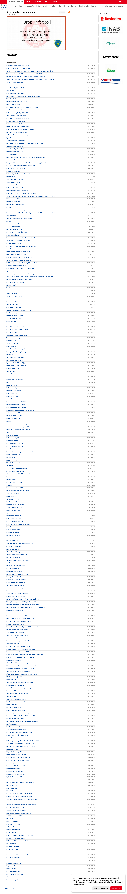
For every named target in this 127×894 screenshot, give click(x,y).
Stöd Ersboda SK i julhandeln (14, 874)
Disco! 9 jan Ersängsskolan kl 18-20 (16, 101)
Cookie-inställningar (8, 888)
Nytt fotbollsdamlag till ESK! (14, 777)
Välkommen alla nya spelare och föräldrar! (18, 240)
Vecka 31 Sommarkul (12, 324)
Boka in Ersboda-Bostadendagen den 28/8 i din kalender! (22, 627)
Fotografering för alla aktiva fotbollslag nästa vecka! (21, 657)
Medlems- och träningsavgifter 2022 (16, 265)
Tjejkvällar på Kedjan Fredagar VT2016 (17, 729)
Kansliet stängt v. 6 (11, 563)
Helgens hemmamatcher (13, 510)
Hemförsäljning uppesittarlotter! (15, 110)
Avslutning (9, 485)
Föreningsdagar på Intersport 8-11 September (19, 616)
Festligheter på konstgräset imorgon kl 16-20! (19, 257)
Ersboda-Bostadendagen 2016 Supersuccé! (18, 621)
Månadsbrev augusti (12, 880)
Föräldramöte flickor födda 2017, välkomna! (19, 85)
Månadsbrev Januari (12, 849)
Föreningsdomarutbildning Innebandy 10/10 (19, 796)
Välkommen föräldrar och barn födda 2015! (18, 260)
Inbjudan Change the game (14, 877)
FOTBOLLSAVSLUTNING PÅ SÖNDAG (17, 232)
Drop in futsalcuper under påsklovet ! (17, 132)
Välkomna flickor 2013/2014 (14, 296)
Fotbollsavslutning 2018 (13, 438)
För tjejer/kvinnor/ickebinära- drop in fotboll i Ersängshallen (23, 96)
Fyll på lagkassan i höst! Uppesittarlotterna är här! (20, 165)
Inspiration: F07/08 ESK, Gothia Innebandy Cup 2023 (21, 246)
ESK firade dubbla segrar (13, 532)
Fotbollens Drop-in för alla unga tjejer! (17, 710)
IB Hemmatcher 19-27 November (15, 582)
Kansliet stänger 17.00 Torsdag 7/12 (16, 504)
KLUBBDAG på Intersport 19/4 (15, 685)
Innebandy (38, 2)
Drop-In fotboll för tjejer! (13, 785)
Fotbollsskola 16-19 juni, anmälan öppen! (18, 135)
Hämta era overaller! (12, 821)
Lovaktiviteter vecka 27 (12, 185)
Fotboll (28, 2)
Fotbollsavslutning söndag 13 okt (16, 168)
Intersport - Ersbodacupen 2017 (15, 565)
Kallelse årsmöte (11, 843)
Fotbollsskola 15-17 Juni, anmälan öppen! (18, 68)
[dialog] (98, 883)
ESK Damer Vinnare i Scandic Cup (15, 802)
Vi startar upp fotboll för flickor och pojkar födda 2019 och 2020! (24, 74)
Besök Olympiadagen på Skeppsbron (17, 190)
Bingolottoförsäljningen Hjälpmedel (16, 752)
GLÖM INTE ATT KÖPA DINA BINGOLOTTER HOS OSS (21, 746)
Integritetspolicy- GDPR (13, 454)
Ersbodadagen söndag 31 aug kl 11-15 (17, 118)
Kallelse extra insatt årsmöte (14, 360)
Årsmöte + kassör (11, 371)
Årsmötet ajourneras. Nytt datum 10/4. (17, 693)
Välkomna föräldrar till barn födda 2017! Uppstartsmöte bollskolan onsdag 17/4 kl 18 (30, 196)
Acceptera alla (116, 888)
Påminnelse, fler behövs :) (13, 390)
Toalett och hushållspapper (14, 338)
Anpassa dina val (78, 888)
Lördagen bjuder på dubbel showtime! (17, 577)
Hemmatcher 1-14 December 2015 (16, 766)
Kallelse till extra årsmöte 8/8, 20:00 (16, 402)
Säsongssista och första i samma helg (17, 593)
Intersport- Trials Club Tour (13, 415)
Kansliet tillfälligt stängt (13, 768)
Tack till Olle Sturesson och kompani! (16, 810)
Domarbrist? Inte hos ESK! (13, 535)
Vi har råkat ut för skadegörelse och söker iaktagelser (21, 452)
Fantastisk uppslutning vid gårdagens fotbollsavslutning (22, 604)
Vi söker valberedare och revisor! (15, 140)
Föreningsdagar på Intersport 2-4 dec (17, 574)
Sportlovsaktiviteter (12, 154)
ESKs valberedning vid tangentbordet (17, 407)
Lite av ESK (9, 791)
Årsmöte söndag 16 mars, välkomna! (16, 160)
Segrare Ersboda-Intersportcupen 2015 (17, 854)
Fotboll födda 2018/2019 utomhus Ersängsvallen (20, 129)
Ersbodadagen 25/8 (12, 176)
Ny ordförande (10, 138)
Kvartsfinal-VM (10, 457)
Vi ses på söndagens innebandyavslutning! (18, 688)
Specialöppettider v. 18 (13, 829)
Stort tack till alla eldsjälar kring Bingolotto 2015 (20, 743)
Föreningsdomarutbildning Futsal (15, 596)
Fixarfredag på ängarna (13, 529)
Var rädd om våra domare (13, 288)
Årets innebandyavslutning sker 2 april (17, 554)
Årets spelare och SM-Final (14, 413)
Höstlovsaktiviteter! (11, 788)
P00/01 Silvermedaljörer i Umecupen (16, 677)
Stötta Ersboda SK (11, 321)
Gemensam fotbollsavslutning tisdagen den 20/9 (20, 618)
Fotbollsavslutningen (12, 388)
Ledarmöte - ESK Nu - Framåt (14, 315)
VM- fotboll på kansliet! (13, 463)
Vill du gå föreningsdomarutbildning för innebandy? (21, 602)
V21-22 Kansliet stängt (12, 343)
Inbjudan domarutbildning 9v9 (15, 199)
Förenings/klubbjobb (12, 368)
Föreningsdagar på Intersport (14, 379)
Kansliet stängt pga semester (14, 313)
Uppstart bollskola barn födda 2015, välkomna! (19, 279)
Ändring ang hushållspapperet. (15, 357)
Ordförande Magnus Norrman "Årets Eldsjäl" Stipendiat (22, 721)
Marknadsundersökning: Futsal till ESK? (17, 641)
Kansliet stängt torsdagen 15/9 (15, 610)
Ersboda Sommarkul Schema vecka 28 (17, 329)
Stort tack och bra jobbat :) (14, 307)
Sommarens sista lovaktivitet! (14, 179)
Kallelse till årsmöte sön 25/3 (14, 488)
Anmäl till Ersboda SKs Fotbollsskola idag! (18, 671)
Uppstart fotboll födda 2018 (14, 146)
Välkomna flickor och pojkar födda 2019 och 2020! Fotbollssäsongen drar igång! (29, 71)
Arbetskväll (9, 465)
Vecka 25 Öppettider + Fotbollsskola (16, 335)
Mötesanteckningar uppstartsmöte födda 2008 (19, 835)
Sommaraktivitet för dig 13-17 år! (15, 638)
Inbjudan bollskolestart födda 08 (15, 838)
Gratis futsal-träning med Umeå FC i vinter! (18, 429)
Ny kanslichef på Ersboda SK (14, 571)
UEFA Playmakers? (11, 271)
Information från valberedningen (15, 93)
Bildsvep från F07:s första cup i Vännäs (17, 841)
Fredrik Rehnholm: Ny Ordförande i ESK (17, 652)
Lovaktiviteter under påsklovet (15, 243)
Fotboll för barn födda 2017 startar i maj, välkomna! (21, 193)
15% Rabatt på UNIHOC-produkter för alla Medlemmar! (21, 799)
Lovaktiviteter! (10, 207)
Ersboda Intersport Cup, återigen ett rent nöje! (19, 732)
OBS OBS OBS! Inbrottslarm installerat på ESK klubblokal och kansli (25, 607)
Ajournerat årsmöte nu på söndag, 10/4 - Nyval (19, 682)
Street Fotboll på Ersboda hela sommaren (18, 126)
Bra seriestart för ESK (12, 540)
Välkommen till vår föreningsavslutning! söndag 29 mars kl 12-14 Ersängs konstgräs (30, 79)
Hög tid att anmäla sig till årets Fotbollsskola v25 (20, 410)
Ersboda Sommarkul (12, 332)
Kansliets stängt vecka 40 (13, 515)
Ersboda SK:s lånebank (13, 171)
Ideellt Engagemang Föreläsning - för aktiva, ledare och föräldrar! (24, 654)
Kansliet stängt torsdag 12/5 (14, 660)
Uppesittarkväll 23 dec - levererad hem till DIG (19, 310)
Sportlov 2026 (10, 90)
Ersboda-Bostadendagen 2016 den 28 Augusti (19, 646)
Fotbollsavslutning (11, 385)
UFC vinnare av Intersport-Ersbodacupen (17, 560)
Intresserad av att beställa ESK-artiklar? (17, 774)
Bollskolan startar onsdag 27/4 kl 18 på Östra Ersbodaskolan (23, 263)
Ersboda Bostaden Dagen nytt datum (17, 349)
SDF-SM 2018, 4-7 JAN (12, 499)
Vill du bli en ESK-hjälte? (13, 538)
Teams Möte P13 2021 (12, 299)
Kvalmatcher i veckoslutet (13, 707)
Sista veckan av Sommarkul (14, 318)
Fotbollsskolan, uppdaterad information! (18, 251)
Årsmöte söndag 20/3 (12, 696)
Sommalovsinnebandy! (13, 643)
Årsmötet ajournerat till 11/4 (14, 549)
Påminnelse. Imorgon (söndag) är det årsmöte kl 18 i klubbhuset (24, 143)
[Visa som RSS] (69, 12)
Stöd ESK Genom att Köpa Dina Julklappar (18, 760)
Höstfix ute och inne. (12, 440)
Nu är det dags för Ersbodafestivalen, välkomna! (20, 174)
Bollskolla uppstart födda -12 (14, 418)
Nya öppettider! (10, 513)
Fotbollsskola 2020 (11, 346)
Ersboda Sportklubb (16, 2)
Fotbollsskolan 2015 (12, 827)
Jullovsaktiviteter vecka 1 (13, 224)
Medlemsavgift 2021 (12, 301)
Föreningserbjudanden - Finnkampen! (17, 629)
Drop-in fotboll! (10, 818)
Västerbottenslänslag (12, 493)
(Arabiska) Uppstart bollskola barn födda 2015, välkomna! (23, 274)
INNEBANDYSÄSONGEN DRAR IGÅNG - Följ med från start (22, 599)
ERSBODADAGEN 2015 (13, 824)
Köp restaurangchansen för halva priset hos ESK (20, 813)
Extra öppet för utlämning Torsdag (16, 352)
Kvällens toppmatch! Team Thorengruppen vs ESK (20, 713)
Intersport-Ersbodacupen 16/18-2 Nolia (17, 490)
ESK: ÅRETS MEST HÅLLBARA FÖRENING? (18, 735)
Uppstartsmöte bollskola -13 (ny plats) (17, 363)
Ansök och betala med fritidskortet (16, 115)
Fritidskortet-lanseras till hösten (15, 124)
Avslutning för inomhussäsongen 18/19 (17, 427)
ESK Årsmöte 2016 (11, 724)
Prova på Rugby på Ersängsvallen (15, 121)
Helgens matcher (11, 866)
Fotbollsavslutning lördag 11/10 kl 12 (17, 113)
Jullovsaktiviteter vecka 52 (13, 226)
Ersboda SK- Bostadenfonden (15, 282)
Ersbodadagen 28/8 (12, 249)
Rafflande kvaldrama (12, 704)
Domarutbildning (11, 340)
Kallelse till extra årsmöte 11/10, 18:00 (17, 588)
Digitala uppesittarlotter (13, 104)
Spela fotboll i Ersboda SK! (14, 546)
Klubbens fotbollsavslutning (14, 443)
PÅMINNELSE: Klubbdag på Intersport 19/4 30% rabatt (21, 674)
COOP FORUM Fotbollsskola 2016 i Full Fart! (18, 635)
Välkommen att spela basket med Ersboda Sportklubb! (22, 238)
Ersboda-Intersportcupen (13, 871)
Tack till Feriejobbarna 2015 (14, 816)
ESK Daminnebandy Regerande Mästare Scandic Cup (21, 613)
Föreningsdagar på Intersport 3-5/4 (16, 477)
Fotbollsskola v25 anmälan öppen (16, 365)
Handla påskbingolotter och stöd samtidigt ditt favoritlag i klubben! (25, 157)
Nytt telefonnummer (12, 374)
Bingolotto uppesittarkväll (13, 863)
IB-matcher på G (11, 591)
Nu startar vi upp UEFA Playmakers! (16, 254)
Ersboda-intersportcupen (13, 857)
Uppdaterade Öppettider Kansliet (15, 404)
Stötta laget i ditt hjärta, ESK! (14, 507)
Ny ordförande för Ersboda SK (15, 204)
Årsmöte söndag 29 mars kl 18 (15, 88)
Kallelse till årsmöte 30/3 (13, 557)
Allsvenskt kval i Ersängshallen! (15, 552)
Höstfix (8, 382)
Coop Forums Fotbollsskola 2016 (16, 699)
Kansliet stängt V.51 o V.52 (13, 502)
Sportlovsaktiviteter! (12, 215)
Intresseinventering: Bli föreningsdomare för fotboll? (21, 666)
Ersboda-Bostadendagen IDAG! (15, 807)
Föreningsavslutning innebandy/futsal (17, 210)
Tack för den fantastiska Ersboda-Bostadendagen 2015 (22, 804)
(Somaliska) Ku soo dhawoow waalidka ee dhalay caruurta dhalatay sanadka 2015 (30, 276)
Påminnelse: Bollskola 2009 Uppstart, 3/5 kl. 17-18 (20, 663)
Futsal (47, 2)
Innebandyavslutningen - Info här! (15, 691)
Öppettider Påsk (11, 479)
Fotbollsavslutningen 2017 (14, 518)
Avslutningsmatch (11, 377)
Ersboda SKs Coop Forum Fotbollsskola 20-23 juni (20, 649)
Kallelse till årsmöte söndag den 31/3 (17, 424)
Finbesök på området (12, 846)
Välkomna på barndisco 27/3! (14, 82)
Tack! (7, 432)
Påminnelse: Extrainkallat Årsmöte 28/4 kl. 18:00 (20, 668)
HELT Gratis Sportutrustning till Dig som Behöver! (20, 782)
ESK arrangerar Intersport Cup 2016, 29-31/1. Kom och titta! (23, 741)
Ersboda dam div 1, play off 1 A (15, 482)
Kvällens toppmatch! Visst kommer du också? (19, 763)
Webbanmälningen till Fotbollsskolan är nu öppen (20, 543)
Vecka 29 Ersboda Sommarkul (15, 327)
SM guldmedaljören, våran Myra (15, 471)
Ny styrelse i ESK (11, 679)
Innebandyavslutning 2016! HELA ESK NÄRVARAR (20, 716)
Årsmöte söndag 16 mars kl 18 (15, 149)
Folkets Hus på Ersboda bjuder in (15, 718)
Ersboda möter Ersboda (13, 568)
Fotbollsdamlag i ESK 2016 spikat (16, 754)
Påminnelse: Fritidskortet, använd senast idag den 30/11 (22, 107)
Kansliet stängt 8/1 (11, 496)
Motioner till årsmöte (12, 852)
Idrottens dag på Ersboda (13, 235)
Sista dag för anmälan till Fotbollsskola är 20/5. (19, 468)
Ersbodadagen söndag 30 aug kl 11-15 (17, 65)
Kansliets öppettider (12, 749)
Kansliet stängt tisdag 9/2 (13, 727)
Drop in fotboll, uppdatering (20, 12)
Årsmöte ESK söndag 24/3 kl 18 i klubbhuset (19, 218)
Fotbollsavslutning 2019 (13, 396)
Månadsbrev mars (11, 832)
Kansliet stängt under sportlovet (15, 702)
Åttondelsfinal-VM (11, 460)
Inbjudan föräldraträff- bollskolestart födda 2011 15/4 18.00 (23, 474)
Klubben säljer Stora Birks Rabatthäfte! (17, 579)
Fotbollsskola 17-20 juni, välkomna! (16, 188)
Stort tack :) (9, 399)
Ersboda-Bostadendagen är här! (15, 624)
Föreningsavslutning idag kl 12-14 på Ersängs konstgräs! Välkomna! (25, 76)
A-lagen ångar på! (11, 738)
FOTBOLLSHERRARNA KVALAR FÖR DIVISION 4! (20, 793)
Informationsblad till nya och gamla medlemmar (20, 268)
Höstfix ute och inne (12, 435)
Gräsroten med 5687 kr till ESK (15, 585)
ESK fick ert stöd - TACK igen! (14, 771)
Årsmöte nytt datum (12, 304)
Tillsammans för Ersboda (13, 182)
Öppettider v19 (10, 354)
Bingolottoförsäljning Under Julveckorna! (18, 757)
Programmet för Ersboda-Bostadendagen (18, 524)
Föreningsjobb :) (11, 285)
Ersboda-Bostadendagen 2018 (15, 449)
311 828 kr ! (9, 221)
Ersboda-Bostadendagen (13, 527)
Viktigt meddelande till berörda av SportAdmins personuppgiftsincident (27, 163)
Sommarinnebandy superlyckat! (15, 632)
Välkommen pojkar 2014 (13, 293)
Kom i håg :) (9, 421)
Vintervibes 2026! (11, 99)
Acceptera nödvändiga (101, 888)
